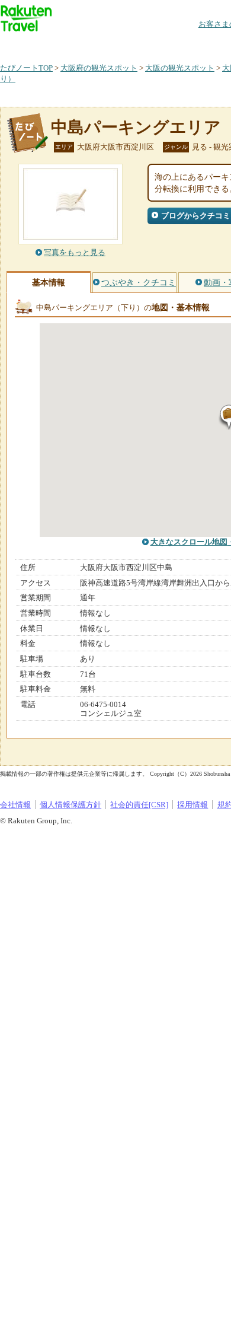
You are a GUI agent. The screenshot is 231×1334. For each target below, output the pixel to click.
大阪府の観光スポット (98, 67)
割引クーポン (187, 44)
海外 (90, 44)
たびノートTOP (26, 67)
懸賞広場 (138, 44)
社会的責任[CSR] (139, 804)
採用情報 (192, 804)
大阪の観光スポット (179, 67)
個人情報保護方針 (70, 804)
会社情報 (15, 804)
